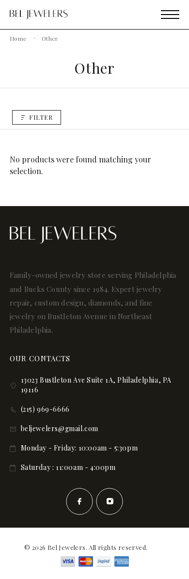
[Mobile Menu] (170, 14)
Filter (41, 117)
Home (18, 38)
